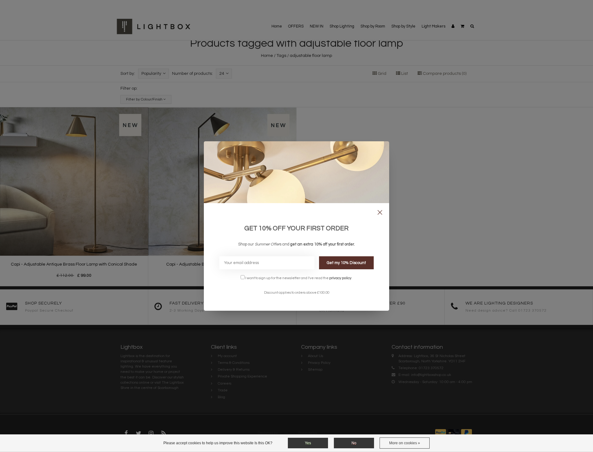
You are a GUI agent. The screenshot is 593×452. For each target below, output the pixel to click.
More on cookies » (404, 443)
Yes (308, 443)
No (353, 443)
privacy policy (340, 278)
